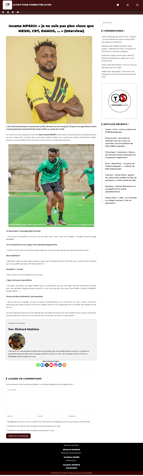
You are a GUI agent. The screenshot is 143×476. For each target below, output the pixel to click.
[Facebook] (42, 365)
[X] (47, 365)
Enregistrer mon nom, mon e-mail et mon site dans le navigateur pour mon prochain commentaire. (49, 422)
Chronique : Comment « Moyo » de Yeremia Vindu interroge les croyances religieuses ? (120, 155)
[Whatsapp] (38, 365)
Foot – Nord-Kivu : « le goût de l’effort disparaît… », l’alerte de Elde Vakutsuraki (120, 166)
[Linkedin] (60, 365)
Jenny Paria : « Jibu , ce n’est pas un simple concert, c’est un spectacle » (121, 200)
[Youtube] (51, 365)
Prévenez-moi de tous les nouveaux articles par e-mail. (31, 430)
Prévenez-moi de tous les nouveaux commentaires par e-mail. (34, 426)
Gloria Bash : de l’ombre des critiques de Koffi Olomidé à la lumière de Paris (119, 74)
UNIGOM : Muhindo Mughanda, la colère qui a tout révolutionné (118, 58)
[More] (64, 365)
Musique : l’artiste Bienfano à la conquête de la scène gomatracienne (120, 189)
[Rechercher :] (119, 22)
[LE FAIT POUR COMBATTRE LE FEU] (7, 5)
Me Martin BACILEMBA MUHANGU (114, 46)
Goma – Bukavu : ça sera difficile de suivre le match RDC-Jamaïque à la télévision (119, 39)
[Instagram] (56, 365)
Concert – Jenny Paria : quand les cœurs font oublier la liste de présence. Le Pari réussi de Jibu (121, 177)
